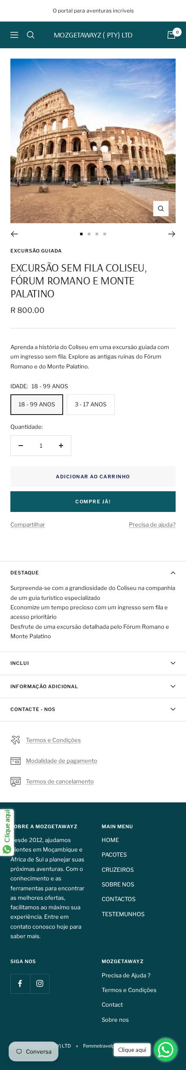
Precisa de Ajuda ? (126, 975)
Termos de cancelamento (60, 781)
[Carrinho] (171, 35)
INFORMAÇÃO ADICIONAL (44, 686)
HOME (110, 839)
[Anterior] (14, 234)
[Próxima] (172, 234)
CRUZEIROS (118, 869)
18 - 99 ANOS (37, 404)
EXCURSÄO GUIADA (36, 251)
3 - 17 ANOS (90, 404)
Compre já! (93, 502)
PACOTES (114, 854)
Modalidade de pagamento (61, 760)
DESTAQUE (24, 573)
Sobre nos (115, 1019)
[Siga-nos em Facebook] (20, 983)
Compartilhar (27, 524)
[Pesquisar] (31, 35)
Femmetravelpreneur (106, 1046)
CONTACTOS (118, 898)
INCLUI (19, 663)
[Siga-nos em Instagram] (39, 983)
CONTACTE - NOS (32, 709)
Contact (112, 1004)
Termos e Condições (53, 739)
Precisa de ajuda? (152, 524)
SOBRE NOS (118, 884)
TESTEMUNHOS (123, 914)
